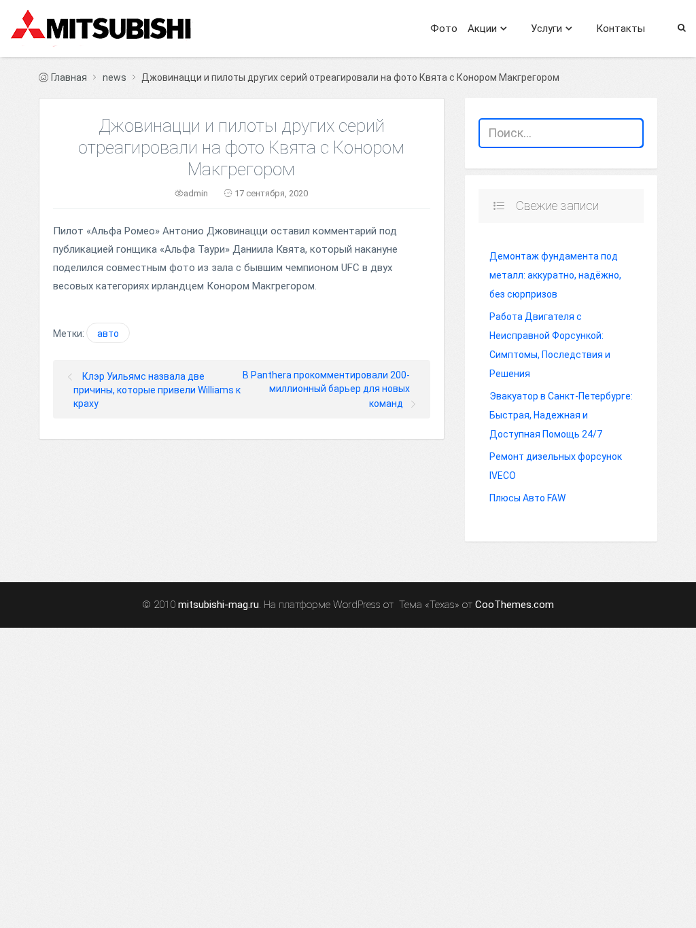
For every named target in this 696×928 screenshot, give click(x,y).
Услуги (546, 28)
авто (108, 333)
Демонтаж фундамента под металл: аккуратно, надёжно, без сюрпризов (555, 275)
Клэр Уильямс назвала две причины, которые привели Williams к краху (157, 390)
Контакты (620, 28)
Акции (482, 28)
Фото (443, 28)
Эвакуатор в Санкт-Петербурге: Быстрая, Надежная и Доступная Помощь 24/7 (561, 415)
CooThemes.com (514, 605)
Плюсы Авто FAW (527, 498)
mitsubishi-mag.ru (218, 605)
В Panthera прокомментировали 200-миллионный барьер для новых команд (326, 389)
